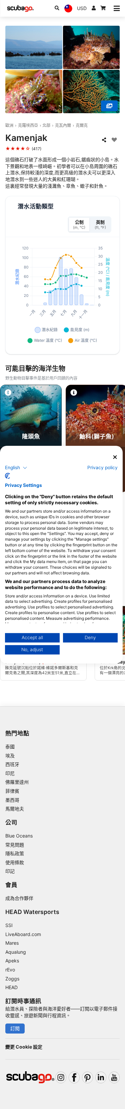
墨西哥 (12, 800)
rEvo (10, 969)
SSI (9, 925)
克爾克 (82, 125)
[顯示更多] (109, 106)
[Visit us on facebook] (74, 1077)
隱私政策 (14, 853)
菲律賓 (12, 791)
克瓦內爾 (63, 125)
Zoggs (12, 978)
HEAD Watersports (32, 911)
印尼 (10, 773)
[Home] (20, 8)
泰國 (10, 746)
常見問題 (14, 845)
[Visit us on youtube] (114, 1077)
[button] (16, 468)
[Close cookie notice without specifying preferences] (115, 457)
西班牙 (12, 764)
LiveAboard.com (23, 934)
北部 (46, 125)
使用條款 (14, 862)
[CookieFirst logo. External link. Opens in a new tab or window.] (7, 476)
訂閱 (15, 1028)
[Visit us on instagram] (60, 1077)
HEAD (11, 987)
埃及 (10, 755)
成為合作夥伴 (19, 898)
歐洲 (9, 125)
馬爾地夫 (14, 808)
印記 (10, 871)
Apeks (12, 960)
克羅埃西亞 (28, 125)
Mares (12, 943)
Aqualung (15, 952)
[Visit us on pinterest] (87, 1077)
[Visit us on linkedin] (100, 1077)
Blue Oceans (19, 836)
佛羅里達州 (17, 782)
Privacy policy (102, 467)
